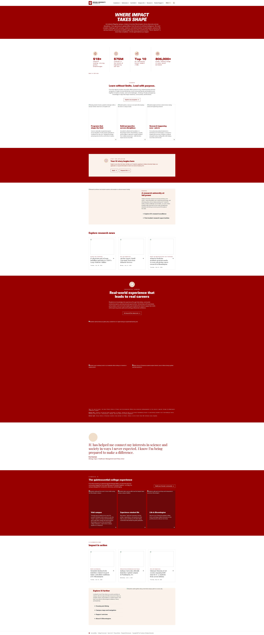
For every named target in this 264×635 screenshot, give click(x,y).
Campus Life (141, 2)
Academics (116, 2)
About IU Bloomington (103, 618)
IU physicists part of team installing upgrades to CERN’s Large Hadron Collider (100, 260)
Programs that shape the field (97, 127)
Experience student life (129, 512)
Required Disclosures (126, 633)
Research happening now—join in (158, 127)
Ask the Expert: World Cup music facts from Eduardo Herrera (127, 260)
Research (149, 2)
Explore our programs (131, 99)
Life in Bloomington (157, 512)
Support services (102, 614)
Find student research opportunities (156, 218)
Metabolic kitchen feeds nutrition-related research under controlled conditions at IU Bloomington (100, 574)
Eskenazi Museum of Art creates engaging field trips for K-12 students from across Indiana (158, 574)
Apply (113, 170)
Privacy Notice (117, 633)
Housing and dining (102, 606)
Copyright (134, 633)
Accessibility (94, 633)
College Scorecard (102, 633)
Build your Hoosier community (163, 486)
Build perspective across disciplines (127, 127)
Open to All (110, 633)
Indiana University (150, 633)
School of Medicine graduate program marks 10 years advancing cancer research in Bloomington (159, 261)
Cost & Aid (133, 2)
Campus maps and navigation (106, 610)
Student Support (158, 2)
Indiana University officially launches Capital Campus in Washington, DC (129, 573)
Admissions (125, 2)
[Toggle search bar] (174, 3)
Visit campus (96, 512)
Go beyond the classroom (131, 313)
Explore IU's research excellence (155, 214)
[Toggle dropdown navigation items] (120, 3)
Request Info (124, 170)
